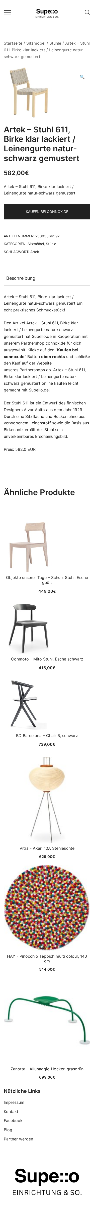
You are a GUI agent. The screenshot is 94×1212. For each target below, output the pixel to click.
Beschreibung (20, 278)
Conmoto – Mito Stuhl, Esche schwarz (47, 658)
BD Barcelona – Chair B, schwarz (47, 735)
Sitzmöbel (35, 43)
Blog (8, 1129)
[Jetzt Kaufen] (47, 800)
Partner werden (18, 1138)
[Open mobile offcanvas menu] (7, 12)
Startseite (13, 43)
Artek (34, 252)
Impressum (14, 1102)
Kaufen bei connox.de (47, 211)
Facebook (13, 1120)
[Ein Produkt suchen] (87, 12)
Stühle (55, 43)
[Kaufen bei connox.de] (47, 1021)
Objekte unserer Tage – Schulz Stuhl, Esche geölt (47, 580)
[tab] (47, 278)
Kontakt (11, 1111)
